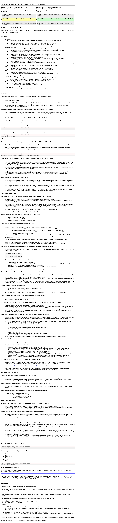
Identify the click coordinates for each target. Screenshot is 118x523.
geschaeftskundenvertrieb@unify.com (50, 120)
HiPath (41, 188)
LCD (62, 171)
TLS (13, 397)
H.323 (71, 348)
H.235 (37, 350)
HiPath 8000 (22, 355)
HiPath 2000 (22, 351)
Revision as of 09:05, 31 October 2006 (45, 7)
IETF (70, 378)
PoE (7, 365)
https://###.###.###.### (12, 241)
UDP (13, 394)
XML (35, 211)
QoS (69, 477)
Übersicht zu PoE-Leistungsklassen (25, 365)
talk (11, 8)
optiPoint (7, 185)
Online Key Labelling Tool (56, 167)
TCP (13, 396)
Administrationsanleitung (68, 115)
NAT (10, 420)
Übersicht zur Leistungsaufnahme (46, 365)
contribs (14, 8)
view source (23, 7)
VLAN (63, 470)
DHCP (39, 205)
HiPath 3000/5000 (30, 351)
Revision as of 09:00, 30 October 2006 (10, 7)
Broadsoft (56, 356)
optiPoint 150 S (67, 435)
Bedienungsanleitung (15, 165)
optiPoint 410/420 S (62, 30)
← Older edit (4, 11)
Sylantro (49, 356)
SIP (39, 354)
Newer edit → (39, 11)
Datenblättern (33, 408)
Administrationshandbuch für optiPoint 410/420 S (59, 386)
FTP (58, 317)
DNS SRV (62, 263)
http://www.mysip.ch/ (42, 428)
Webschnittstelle (10, 163)
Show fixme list (26, 127)
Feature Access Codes (54, 188)
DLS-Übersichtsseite (40, 209)
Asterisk (16, 311)
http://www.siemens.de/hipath (36, 113)
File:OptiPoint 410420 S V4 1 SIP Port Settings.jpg (13, 254)
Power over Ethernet (52, 362)
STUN (19, 420)
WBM (35, 246)
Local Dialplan (41, 185)
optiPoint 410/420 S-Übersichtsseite (59, 104)
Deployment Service (60, 204)
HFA (55, 348)
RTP (10, 424)
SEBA (49, 282)
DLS (29, 163)
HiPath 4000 (41, 351)
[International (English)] (14, 365)
